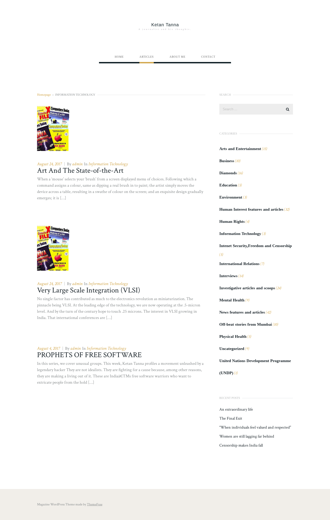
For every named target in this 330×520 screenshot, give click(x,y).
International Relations (239, 263)
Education (228, 185)
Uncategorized (231, 348)
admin (77, 164)
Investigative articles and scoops (247, 288)
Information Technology (108, 164)
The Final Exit (230, 418)
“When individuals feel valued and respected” (255, 427)
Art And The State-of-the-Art (80, 170)
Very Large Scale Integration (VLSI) (88, 290)
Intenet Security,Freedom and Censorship (255, 245)
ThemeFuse (94, 504)
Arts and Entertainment (240, 148)
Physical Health (232, 336)
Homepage (44, 95)
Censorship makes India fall (241, 445)
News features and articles (242, 312)
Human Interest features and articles (251, 209)
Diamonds (228, 173)
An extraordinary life (236, 409)
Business (226, 161)
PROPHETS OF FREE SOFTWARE (89, 355)
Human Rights (232, 221)
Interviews (228, 276)
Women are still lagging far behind (246, 436)
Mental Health (231, 300)
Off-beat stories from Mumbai (245, 324)
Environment (230, 197)
